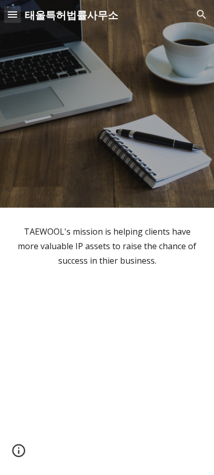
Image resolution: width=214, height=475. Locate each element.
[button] (12, 14)
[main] (107, 246)
